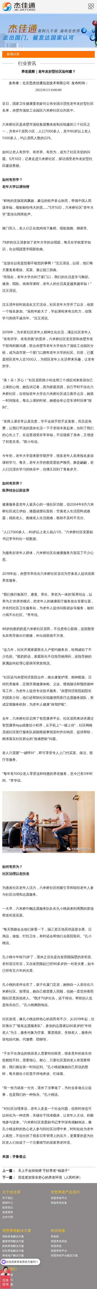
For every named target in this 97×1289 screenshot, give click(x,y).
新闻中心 (7, 1202)
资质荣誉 (7, 1212)
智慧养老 (56, 1246)
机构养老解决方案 (13, 1246)
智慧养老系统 (59, 1241)
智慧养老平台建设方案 (64, 1255)
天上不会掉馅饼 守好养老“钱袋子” (43, 1170)
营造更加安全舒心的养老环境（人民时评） (50, 1177)
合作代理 (7, 1217)
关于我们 (7, 1198)
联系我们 (7, 1207)
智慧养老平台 (59, 1198)
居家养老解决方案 (13, 1236)
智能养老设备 (59, 1202)
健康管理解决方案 (13, 1241)
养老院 (55, 1236)
